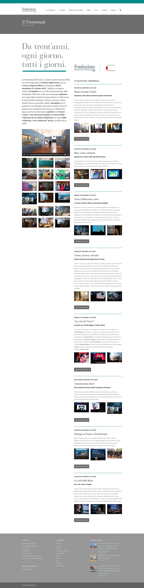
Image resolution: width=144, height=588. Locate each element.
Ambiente (59, 543)
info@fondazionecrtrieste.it (33, 556)
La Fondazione (50, 10)
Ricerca (58, 556)
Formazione (59, 553)
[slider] (45, 154)
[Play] (24, 154)
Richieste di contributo (76, 10)
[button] (120, 9)
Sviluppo (58, 563)
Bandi (88, 10)
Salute (58, 558)
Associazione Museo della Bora (100, 166)
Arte (96, 10)
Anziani (58, 546)
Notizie (113, 10)
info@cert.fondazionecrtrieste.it (33, 558)
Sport (58, 561)
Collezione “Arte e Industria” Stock (37, 120)
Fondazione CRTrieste (63, 551)
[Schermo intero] (68, 154)
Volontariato (60, 566)
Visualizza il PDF (27, 569)
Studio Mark (25, 585)
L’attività (62, 10)
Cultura (58, 548)
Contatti (104, 10)
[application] (46, 142)
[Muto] (65, 154)
